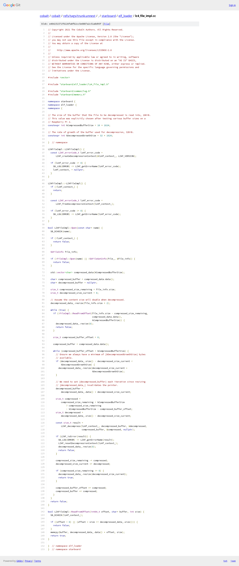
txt (225, 560)
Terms (37, 560)
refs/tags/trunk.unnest (79, 16)
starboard (109, 16)
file (106, 23)
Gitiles (19, 560)
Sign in (232, 5)
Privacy (28, 560)
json (233, 560)
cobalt (44, 16)
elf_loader (125, 16)
